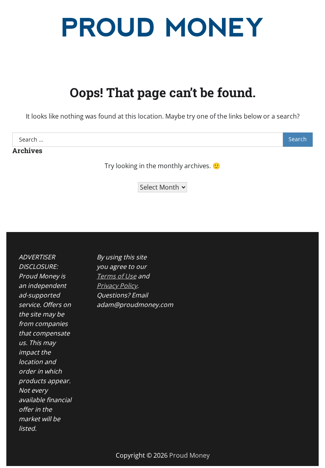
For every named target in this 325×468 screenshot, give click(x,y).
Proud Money (189, 455)
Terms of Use (116, 276)
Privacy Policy (117, 285)
